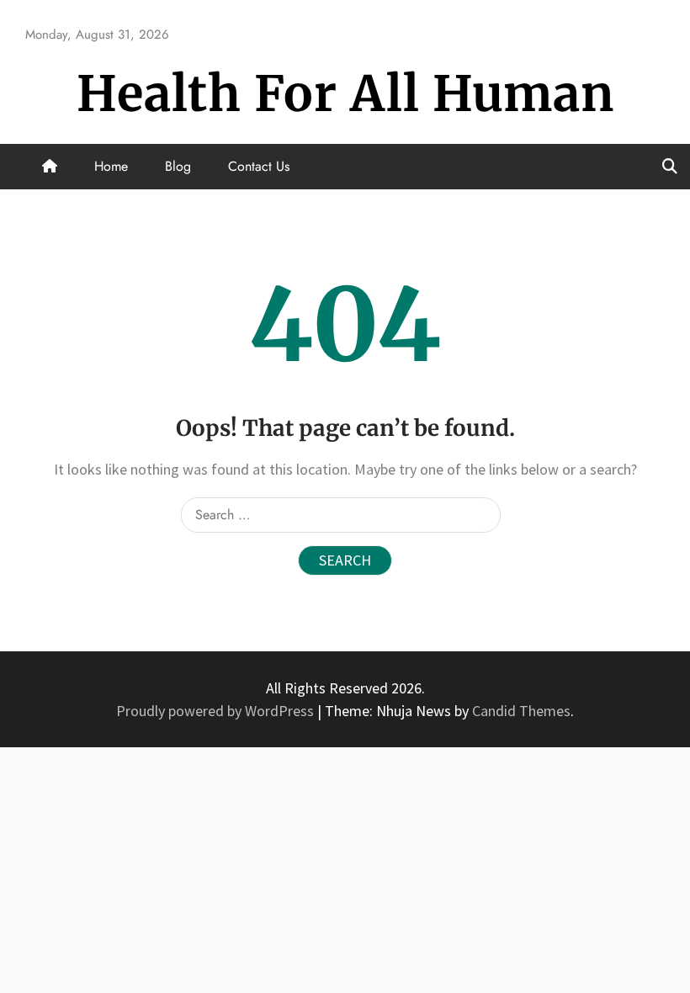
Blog (178, 166)
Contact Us (258, 166)
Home (111, 166)
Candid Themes (521, 710)
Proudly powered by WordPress (216, 710)
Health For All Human (345, 94)
